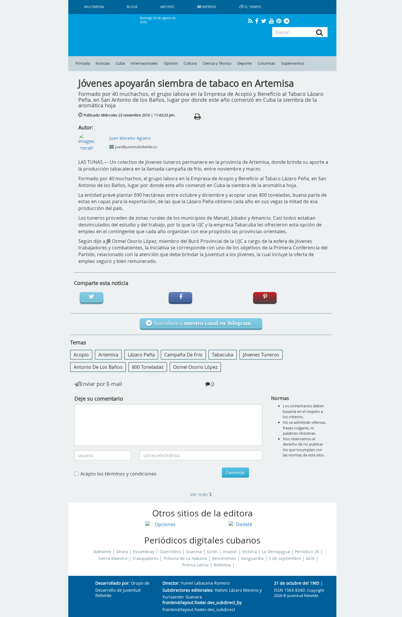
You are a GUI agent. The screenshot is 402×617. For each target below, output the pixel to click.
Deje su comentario (98, 398)
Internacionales (144, 63)
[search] (319, 32)
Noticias (103, 63)
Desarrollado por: (112, 583)
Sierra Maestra (112, 558)
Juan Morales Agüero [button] (130, 138)
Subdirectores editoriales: (187, 590)
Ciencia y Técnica (216, 63)
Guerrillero (170, 551)
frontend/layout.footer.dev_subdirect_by (202, 602)
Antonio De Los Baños (98, 367)
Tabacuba (222, 354)
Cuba (120, 63)
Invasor (230, 551)
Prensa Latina (195, 565)
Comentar (235, 472)
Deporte (244, 63)
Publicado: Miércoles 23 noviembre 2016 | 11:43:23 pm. (129, 115)
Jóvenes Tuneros (261, 354)
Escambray (144, 551)
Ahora (122, 551)
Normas (280, 398)
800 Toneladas (148, 367)
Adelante (102, 551)
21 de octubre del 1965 (296, 583)
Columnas (266, 63)
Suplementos (292, 63)
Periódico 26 (307, 551)
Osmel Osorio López (195, 367)
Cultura (190, 63)
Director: (171, 583)
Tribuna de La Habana (185, 558)
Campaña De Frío (183, 354)
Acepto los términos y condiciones (118, 474)
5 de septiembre (285, 558)
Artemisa (108, 354)
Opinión (171, 63)
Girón (212, 551)
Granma (194, 551)
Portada (83, 63)
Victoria (249, 551)
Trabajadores (145, 558)
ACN (310, 558)
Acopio (81, 354)
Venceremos (224, 558)
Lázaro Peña (141, 354)
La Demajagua (276, 551)
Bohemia (222, 565)
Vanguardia (252, 558)
